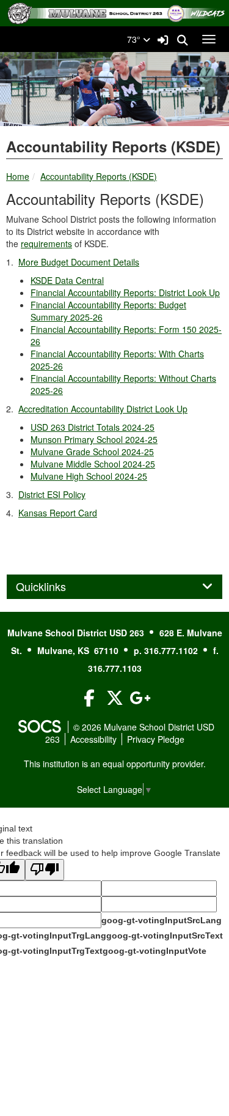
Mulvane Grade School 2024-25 (92, 451)
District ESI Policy (51, 494)
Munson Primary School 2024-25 (94, 439)
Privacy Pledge (155, 739)
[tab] (114, 587)
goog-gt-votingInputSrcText (164, 935)
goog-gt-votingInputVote (154, 951)
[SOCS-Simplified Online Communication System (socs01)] (39, 727)
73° (135, 39)
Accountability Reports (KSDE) (98, 176)
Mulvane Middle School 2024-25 (93, 464)
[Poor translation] (44, 869)
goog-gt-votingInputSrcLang (161, 920)
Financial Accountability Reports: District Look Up (125, 292)
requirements (46, 243)
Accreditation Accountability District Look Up (102, 409)
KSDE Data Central (67, 280)
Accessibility (93, 739)
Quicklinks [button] (54, 587)
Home (17, 176)
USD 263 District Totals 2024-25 (92, 427)
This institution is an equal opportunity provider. (115, 763)
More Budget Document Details (78, 262)
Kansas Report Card (57, 513)
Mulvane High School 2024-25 (89, 476)
